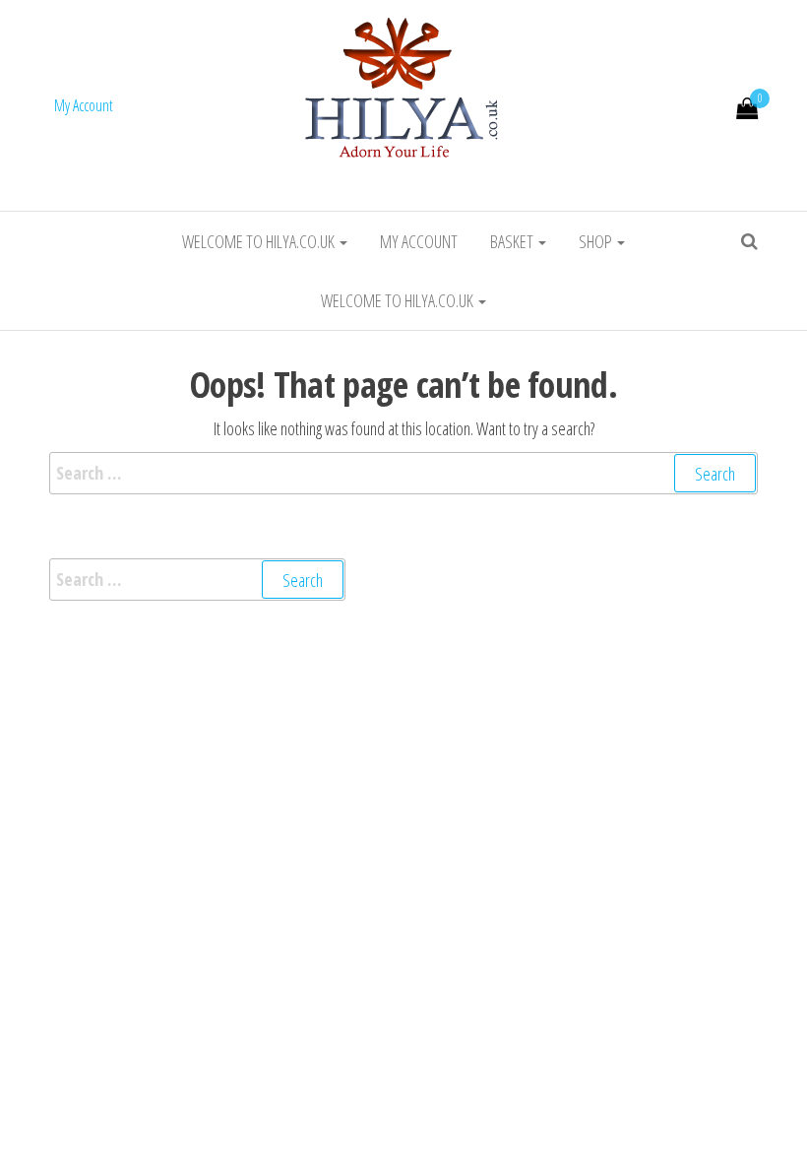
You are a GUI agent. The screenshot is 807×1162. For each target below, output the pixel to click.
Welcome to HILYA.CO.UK (260, 241)
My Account (83, 105)
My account (419, 241)
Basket (513, 241)
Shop (597, 241)
